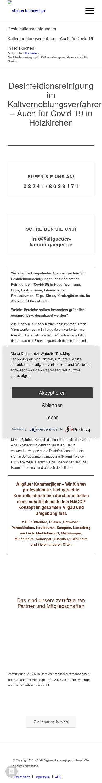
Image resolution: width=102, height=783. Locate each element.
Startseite (31, 53)
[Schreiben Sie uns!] (51, 215)
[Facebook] (85, 771)
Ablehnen (52, 405)
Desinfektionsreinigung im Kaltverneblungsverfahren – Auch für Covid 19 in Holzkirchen (50, 38)
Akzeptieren (52, 392)
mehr (52, 417)
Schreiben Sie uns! (51, 229)
